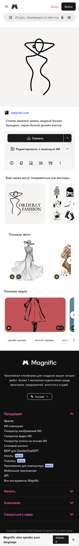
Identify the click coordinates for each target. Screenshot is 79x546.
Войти (69, 6)
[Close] (73, 539)
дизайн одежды (17, 340)
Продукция (13, 413)
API (6, 475)
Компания (12, 502)
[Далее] (73, 203)
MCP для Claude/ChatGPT (21, 451)
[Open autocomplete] (9, 17)
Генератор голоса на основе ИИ (25, 441)
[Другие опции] (60, 163)
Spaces (9, 421)
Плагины (14, 461)
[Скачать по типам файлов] (67, 138)
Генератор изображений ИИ (22, 431)
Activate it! (60, 539)
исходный (27, 35)
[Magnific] (39, 363)
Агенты (13, 456)
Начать (10, 491)
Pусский (39, 396)
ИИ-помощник (13, 426)
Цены (55, 6)
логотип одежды (44, 340)
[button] (39, 396)
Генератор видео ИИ (18, 436)
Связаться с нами (18, 514)
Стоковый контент (16, 446)
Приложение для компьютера (28, 466)
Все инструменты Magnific (21, 480)
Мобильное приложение (20, 470)
